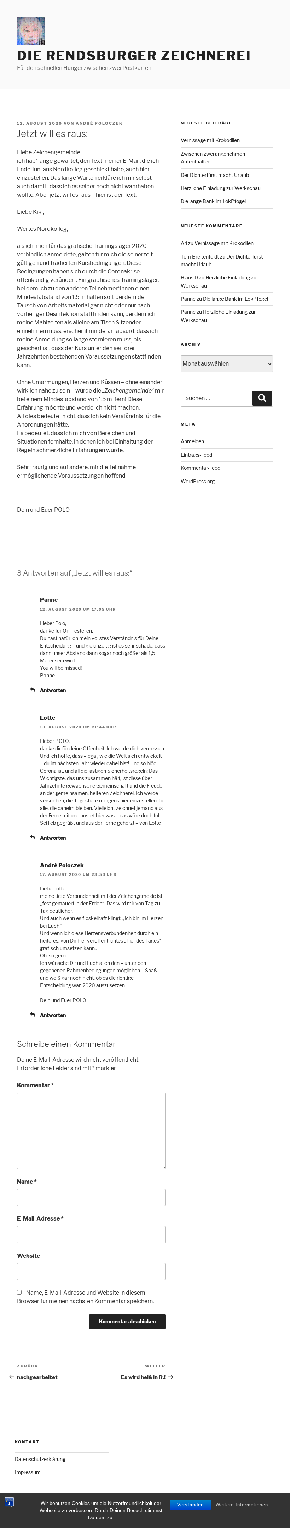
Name (27, 1181)
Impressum (28, 1472)
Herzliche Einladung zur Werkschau (221, 188)
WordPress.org (198, 481)
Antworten (53, 690)
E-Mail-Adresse (40, 1218)
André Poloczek (99, 123)
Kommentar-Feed (200, 468)
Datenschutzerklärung (40, 1459)
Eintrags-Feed (196, 455)
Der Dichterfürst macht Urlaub (215, 175)
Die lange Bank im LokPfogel (213, 201)
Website (28, 1255)
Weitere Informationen (242, 1504)
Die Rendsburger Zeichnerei (134, 55)
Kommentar (35, 1085)
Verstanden (190, 1504)
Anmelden (192, 441)
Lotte (47, 718)
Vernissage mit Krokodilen (210, 140)
